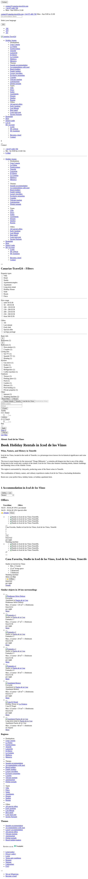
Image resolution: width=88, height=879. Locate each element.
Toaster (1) (7, 367)
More (7, 611)
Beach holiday (15, 69)
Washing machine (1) (11, 397)
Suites (12, 92)
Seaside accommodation (19, 65)
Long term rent (15, 112)
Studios (12, 98)
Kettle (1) (7, 365)
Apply (4, 428)
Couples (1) (7, 349)
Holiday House (9, 289)
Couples (13, 77)
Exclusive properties (17, 75)
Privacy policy (11, 854)
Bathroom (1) (6, 345)
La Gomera (14, 57)
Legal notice (10, 852)
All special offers (16, 104)
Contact (4, 2)
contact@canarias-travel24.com (17, 6)
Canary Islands (9, 401)
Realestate (9, 116)
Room (5, 294)
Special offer (8, 330)
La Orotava (23, 704)
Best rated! (14, 110)
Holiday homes (11, 40)
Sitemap (8, 862)
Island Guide (10, 121)
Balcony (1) (7, 385)
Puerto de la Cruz (21, 600)
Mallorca (13, 59)
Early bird (7, 327)
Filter (3, 430)
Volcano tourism (16, 79)
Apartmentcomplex (10, 282)
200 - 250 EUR (9, 312)
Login (12, 127)
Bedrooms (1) (6, 340)
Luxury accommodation (14, 830)
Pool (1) (6, 381)
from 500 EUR (9, 316)
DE (7, 28)
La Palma (13, 47)
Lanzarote (13, 53)
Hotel (5, 278)
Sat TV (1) (7, 354)
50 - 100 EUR (8, 305)
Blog (7, 119)
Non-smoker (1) (9, 347)
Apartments (14, 94)
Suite (5, 292)
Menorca (13, 61)
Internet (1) (7, 394)
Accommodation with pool (19, 67)
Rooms (12, 100)
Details (8, 585)
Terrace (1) (7, 376)
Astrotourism (14, 81)
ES (7, 33)
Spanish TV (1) (9, 356)
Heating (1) (7, 358)
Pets (2, 424)
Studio (5, 280)
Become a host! (15, 135)
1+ (3, 338)
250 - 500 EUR (9, 314)
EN (3, 24)
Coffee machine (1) (10, 372)
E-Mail (8, 153)
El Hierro (13, 55)
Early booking (15, 106)
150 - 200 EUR (9, 309)
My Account (10, 247)
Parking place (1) (9, 378)
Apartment (7, 285)
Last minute (7, 325)
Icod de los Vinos (28, 401)
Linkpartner (10, 864)
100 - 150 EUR (9, 307)
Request (8, 860)
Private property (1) (10, 390)
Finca (12, 90)
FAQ (7, 866)
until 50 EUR (8, 303)
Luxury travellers (16, 73)
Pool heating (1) (9, 388)
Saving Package (16, 114)
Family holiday (15, 71)
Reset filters (6, 399)
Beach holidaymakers (13, 840)
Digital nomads (15, 84)
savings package (9, 332)
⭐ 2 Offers (10, 579)
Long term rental (9, 287)
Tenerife (13, 51)
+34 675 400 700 (12, 8)
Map (5, 435)
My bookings (15, 131)
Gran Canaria (15, 44)
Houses (12, 96)
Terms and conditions (13, 858)
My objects (14, 129)
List (2, 435)
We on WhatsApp (12, 874)
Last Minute (14, 108)
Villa (12, 88)
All (4, 323)
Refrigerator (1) (9, 370)
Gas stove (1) (8, 363)
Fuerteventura (15, 49)
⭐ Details (5, 513)
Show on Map (11, 577)
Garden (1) (7, 383)
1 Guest (4, 408)
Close (12, 513)
